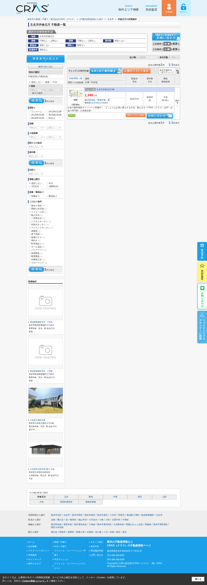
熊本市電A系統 (104, 524)
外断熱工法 (37, 259)
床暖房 (35, 231)
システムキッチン (41, 221)
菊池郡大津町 (133, 515)
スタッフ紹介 (97, 542)
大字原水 (93, 519)
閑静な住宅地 (39, 208)
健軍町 (71, 532)
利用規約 (32, 555)
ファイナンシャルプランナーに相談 (202, 329)
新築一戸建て (60, 542)
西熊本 (62, 532)
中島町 (125, 519)
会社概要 (32, 546)
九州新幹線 (118, 524)
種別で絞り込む (45, 66)
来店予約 (202, 253)
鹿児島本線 (90, 100)
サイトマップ (34, 559)
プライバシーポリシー (38, 550)
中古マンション (61, 559)
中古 (55, 82)
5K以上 (52, 118)
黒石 (124, 532)
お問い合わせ (202, 299)
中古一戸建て (60, 546)
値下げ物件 (37, 93)
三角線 (92, 524)
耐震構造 (36, 256)
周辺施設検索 (97, 550)
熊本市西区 (77, 515)
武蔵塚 (90, 532)
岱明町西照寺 (66, 502)
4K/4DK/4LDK (37, 118)
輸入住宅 (36, 215)
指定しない (36, 82)
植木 (118, 532)
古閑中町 (116, 519)
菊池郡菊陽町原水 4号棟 (41, 371)
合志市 (67, 515)
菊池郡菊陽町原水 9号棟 (41, 322)
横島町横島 (91, 502)
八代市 (113, 515)
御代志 (54, 532)
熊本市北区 (56, 515)
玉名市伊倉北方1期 (105, 89)
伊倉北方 (99, 103)
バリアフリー (39, 250)
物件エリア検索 (128, 8)
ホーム (31, 542)
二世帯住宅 (37, 218)
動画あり (53, 196)
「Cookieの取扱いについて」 (33, 581)
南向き (35, 240)
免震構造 (36, 253)
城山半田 (82, 519)
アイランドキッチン (42, 228)
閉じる (198, 579)
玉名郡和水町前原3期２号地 (42, 469)
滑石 (140, 497)
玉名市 (92, 103)
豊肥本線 (68, 524)
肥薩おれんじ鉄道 (134, 524)
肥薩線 (148, 524)
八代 (106, 532)
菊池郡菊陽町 (147, 515)
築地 (91, 497)
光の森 (98, 532)
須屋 (53, 519)
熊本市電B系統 (160, 524)
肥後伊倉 (101, 100)
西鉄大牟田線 (57, 527)
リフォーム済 (39, 212)
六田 (41, 502)
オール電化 (37, 247)
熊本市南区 (90, 515)
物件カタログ (34, 563)
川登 (108, 519)
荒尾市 (121, 515)
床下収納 (36, 234)
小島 (101, 519)
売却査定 (151, 8)
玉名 (66, 497)
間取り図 (78, 78)
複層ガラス (37, 237)
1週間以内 (53, 186)
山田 (164, 497)
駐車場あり (37, 243)
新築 (47, 82)
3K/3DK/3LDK (55, 115)
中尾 (115, 497)
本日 (51, 183)
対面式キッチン (40, 224)
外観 (71, 78)
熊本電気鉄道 (80, 524)
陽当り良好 (37, 205)
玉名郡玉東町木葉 (37, 420)
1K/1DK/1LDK (55, 111)
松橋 (112, 532)
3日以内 (35, 186)
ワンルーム (36, 111)
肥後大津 (80, 532)
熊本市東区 (102, 515)
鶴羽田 (73, 519)
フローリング (39, 263)
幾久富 (60, 519)
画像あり (35, 196)
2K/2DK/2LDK (37, 115)
